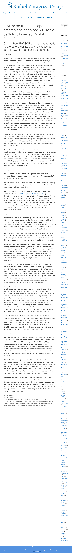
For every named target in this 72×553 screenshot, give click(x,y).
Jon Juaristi (63, 327)
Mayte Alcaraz (64, 425)
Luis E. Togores (64, 403)
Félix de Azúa (64, 227)
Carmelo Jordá (64, 152)
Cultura (62, 179)
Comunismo (64, 165)
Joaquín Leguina (64, 324)
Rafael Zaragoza (64, 482)
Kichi (62, 376)
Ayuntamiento (64, 118)
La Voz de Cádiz (64, 378)
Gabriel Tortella (64, 257)
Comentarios (9, 395)
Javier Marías (64, 317)
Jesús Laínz (63, 322)
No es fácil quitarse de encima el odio (31, 194)
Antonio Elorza (64, 105)
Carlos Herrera (64, 143)
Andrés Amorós (64, 95)
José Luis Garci (64, 344)
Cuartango (63, 175)
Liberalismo (63, 388)
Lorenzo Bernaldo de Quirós (64, 397)
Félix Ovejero (64, 230)
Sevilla (62, 522)
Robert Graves (64, 497)
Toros (62, 531)
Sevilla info (63, 62)
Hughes (63, 269)
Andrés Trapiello (64, 98)
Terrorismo (63, 529)
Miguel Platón (64, 438)
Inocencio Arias (64, 297)
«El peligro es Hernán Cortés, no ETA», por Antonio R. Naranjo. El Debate (26, 399)
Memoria (63, 428)
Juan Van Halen (64, 371)
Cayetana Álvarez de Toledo (63, 159)
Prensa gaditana (64, 473)
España (62, 217)
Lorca (62, 393)
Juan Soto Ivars (64, 367)
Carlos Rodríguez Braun (63, 149)
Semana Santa (64, 515)
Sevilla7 (63, 526)
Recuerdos (63, 491)
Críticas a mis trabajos (44, 17)
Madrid (62, 415)
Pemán (62, 460)
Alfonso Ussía (64, 88)
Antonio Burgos (64, 102)
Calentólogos (64, 137)
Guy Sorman (64, 262)
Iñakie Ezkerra (64, 290)
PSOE (62, 476)
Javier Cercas (64, 310)
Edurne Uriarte (64, 200)
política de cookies (39, 550)
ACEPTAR (37, 551)
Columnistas (13, 13)
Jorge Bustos (64, 331)
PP (61, 468)
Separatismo (64, 519)
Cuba (62, 177)
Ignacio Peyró (64, 287)
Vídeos (22, 17)
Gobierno (63, 260)
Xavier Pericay (64, 540)
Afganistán (63, 80)
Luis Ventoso (64, 410)
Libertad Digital (64, 58)
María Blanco (64, 420)
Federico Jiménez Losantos (63, 224)
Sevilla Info (63, 524)
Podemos (63, 464)
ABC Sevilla (63, 40)
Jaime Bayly (64, 300)
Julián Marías (64, 374)
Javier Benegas (64, 307)
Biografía (31, 17)
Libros (23, 13)
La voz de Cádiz (64, 55)
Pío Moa (63, 462)
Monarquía (63, 442)
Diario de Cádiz (64, 46)
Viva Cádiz (63, 63)
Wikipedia (63, 538)
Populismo (63, 466)
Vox (62, 536)
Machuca (63, 413)
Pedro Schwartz (64, 457)
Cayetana (63, 155)
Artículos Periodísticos (54, 13)
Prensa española (10, 397)
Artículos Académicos (36, 13)
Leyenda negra (64, 384)
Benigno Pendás (64, 122)
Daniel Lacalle (64, 180)
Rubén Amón (64, 500)
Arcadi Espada (64, 115)
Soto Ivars (63, 527)
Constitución (64, 168)
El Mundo (63, 50)
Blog (4, 13)
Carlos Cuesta (64, 140)
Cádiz (67, 13)
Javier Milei (63, 320)
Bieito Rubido (64, 132)
